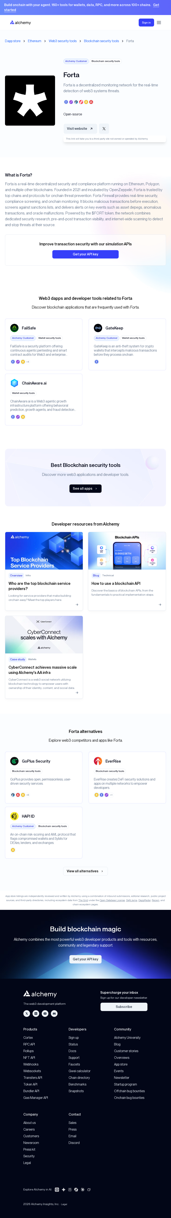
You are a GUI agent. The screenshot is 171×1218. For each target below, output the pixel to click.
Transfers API (32, 1078)
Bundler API (31, 1091)
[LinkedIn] (36, 1013)
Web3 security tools (63, 41)
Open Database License (112, 900)
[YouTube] (45, 1013)
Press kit (29, 1149)
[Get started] (85, 7)
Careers (29, 1129)
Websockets (32, 1071)
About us (29, 1123)
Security (29, 1156)
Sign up (74, 1038)
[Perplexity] (70, 1189)
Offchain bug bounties (129, 1091)
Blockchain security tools (101, 41)
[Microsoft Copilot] (76, 1189)
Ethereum (34, 41)
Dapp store (12, 41)
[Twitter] (26, 1013)
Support (74, 1058)
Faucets (74, 1064)
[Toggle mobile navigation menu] (159, 22)
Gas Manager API (35, 1098)
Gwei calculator (80, 1071)
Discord (74, 1143)
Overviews (121, 1058)
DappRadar (144, 900)
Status (73, 1044)
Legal (27, 1163)
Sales (72, 1123)
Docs (72, 1051)
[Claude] (82, 1189)
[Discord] (54, 1013)
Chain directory (79, 1078)
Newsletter (121, 1078)
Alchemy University (127, 1038)
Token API (30, 1084)
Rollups (28, 1051)
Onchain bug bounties (129, 1098)
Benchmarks (77, 1084)
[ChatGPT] (57, 1189)
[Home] (20, 22)
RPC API (29, 1044)
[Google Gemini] (63, 1189)
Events (118, 1071)
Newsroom (31, 1143)
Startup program (125, 1084)
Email (72, 1136)
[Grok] (89, 1189)
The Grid (83, 900)
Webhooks (30, 1064)
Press (73, 1129)
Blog (117, 1044)
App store (120, 1064)
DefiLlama (131, 900)
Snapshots (76, 1091)
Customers (31, 1136)
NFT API (29, 1058)
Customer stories (126, 1051)
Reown (155, 900)
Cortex (28, 1038)
